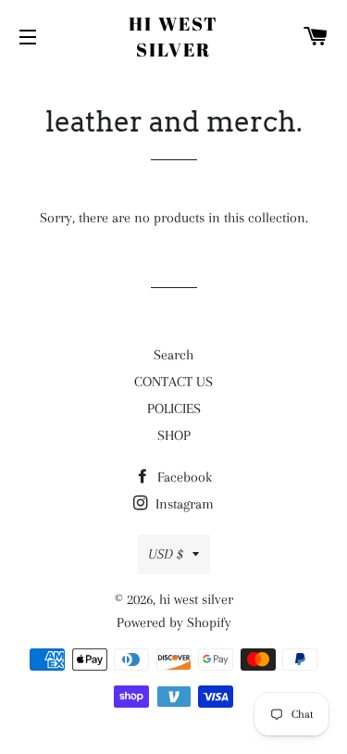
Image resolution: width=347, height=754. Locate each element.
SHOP (174, 435)
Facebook (183, 477)
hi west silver (173, 36)
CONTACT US (173, 381)
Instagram (183, 504)
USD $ (165, 554)
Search (173, 354)
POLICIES (174, 408)
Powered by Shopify (174, 622)
